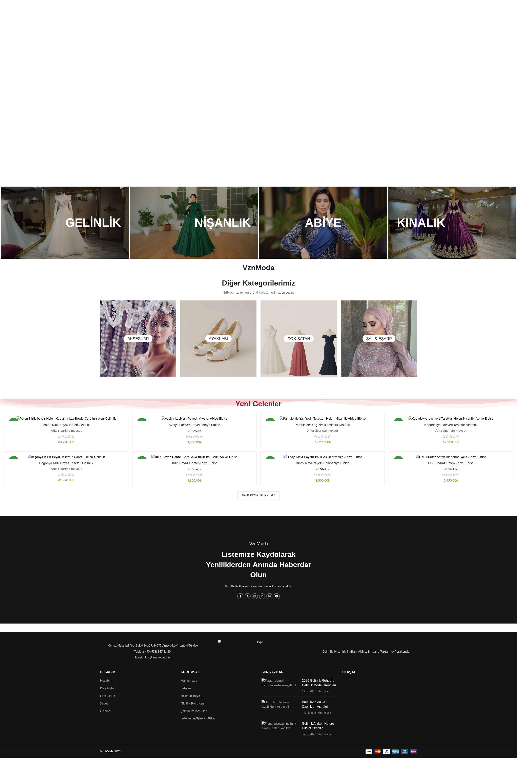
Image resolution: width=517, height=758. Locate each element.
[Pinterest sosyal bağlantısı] (255, 596)
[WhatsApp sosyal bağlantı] (269, 596)
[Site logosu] (259, 10)
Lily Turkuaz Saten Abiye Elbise (451, 463)
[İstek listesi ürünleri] (110, 11)
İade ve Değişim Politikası (198, 718)
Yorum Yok (324, 691)
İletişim (186, 688)
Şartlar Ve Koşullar (194, 711)
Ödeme (105, 711)
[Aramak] (102, 11)
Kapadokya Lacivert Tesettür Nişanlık (450, 425)
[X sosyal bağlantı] (248, 596)
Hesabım (106, 680)
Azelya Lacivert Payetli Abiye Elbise (194, 425)
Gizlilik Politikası (192, 703)
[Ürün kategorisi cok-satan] (299, 338)
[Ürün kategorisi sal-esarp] (379, 338)
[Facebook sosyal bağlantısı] (240, 596)
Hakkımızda (189, 680)
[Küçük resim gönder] (280, 686)
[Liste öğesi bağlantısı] (151, 652)
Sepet (104, 703)
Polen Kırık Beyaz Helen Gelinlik (66, 425)
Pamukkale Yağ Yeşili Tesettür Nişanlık (323, 425)
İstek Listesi (108, 695)
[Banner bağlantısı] (65, 223)
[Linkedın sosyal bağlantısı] (262, 596)
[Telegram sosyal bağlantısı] (277, 596)
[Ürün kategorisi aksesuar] (138, 338)
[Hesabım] (394, 11)
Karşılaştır (107, 688)
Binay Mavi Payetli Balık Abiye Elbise (322, 463)
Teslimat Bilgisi (191, 695)
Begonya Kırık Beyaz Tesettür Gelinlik (66, 463)
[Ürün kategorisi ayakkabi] (218, 338)
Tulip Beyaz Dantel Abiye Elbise (194, 463)
